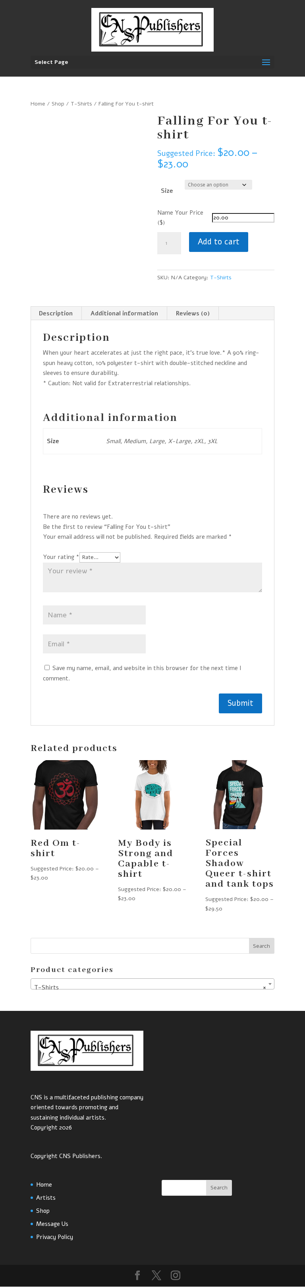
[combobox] (152, 983)
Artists (46, 1198)
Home (38, 104)
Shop (58, 104)
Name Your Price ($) (180, 218)
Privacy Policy (54, 1237)
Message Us (52, 1224)
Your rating (61, 557)
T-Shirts (81, 104)
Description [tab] (56, 313)
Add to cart (218, 241)
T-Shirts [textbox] (150, 987)
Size (167, 191)
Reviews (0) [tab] (193, 313)
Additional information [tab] (124, 313)
